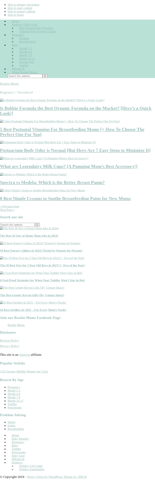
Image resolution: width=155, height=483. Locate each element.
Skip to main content (20, 8)
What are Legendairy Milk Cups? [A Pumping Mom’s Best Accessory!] (68, 166)
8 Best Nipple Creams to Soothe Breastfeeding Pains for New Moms (65, 198)
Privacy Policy (9, 346)
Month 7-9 (14, 397)
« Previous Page (9, 206)
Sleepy (12, 422)
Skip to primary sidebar (21, 11)
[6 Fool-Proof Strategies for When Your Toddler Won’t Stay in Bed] (41, 273)
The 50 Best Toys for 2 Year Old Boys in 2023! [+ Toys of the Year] (42, 265)
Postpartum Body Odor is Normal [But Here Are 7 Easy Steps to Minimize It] (75, 150)
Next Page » (7, 209)
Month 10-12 (15, 400)
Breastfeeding (16, 429)
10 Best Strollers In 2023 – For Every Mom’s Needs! (33, 310)
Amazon (24, 354)
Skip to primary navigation (23, 4)
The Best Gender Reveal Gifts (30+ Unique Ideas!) (32, 295)
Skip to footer (16, 14)
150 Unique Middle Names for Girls (24, 371)
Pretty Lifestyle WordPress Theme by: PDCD (57, 477)
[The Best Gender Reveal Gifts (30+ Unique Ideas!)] (32, 287)
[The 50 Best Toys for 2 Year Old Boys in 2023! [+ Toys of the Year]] (42, 258)
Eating (11, 425)
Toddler (12, 404)
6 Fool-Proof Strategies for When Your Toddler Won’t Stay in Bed (42, 280)
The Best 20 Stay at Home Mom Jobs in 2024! (29, 235)
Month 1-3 (14, 390)
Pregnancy (14, 387)
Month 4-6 (14, 394)
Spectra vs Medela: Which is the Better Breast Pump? (52, 182)
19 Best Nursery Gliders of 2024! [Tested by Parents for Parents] (41, 250)
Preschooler (15, 407)
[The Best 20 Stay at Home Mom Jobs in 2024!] (29, 228)
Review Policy (9, 340)
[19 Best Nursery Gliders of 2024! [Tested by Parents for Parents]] (40, 243)
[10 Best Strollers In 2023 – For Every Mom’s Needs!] (33, 302)
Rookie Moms (9, 84)
